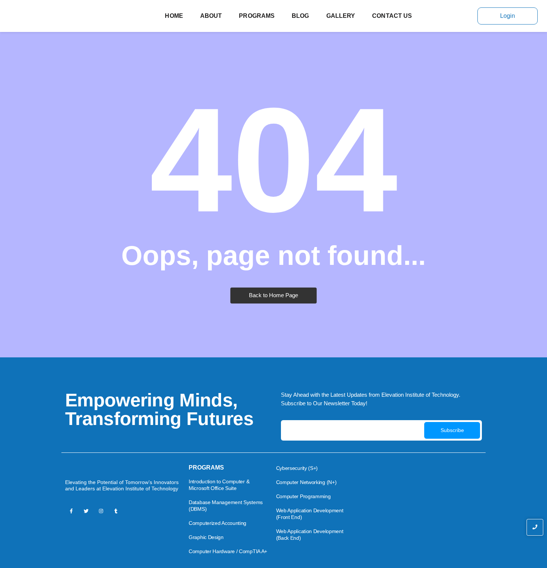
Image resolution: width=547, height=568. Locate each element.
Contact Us (392, 16)
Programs (257, 16)
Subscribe (452, 430)
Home (174, 16)
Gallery (340, 16)
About (211, 16)
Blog (300, 16)
